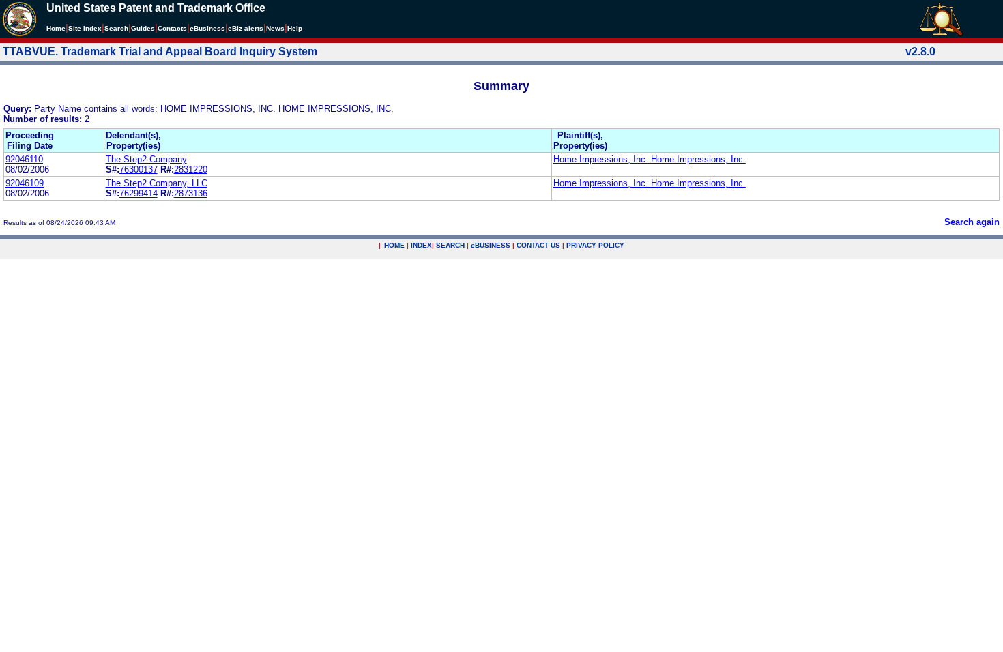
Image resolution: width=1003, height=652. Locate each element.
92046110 (24, 159)
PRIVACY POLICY (595, 245)
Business (207, 28)
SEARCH (450, 245)
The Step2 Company (146, 159)
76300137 (138, 169)
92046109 (24, 183)
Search (116, 28)
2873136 (190, 193)
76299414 (138, 193)
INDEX (421, 245)
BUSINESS (490, 245)
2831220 (190, 169)
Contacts (172, 28)
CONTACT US (538, 245)
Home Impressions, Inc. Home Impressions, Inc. (649, 159)
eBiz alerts (245, 28)
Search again (972, 222)
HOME (394, 245)
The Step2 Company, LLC (156, 183)
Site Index (85, 28)
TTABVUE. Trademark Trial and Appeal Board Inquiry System (160, 51)
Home (56, 28)
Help (294, 28)
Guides (143, 28)
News (275, 28)
